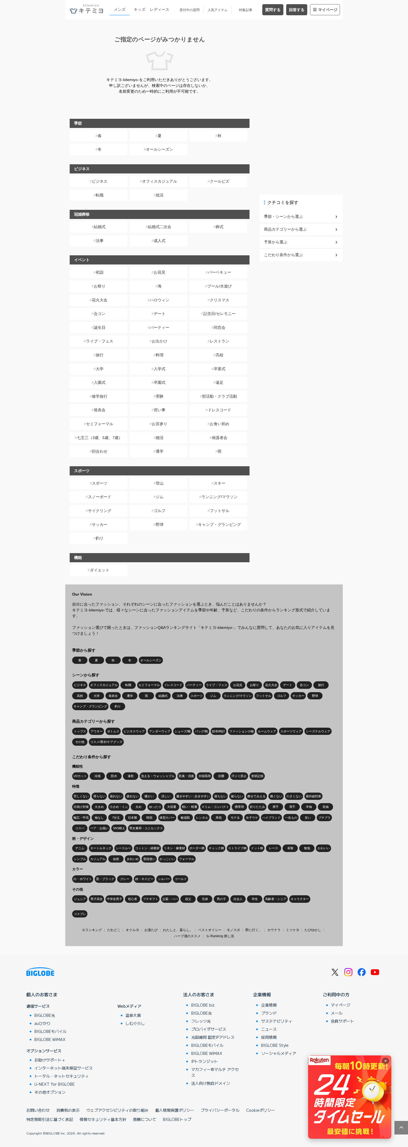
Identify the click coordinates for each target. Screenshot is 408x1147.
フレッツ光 (201, 1021)
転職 (100, 195)
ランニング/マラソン (220, 497)
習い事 (159, 410)
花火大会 (99, 300)
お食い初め (219, 424)
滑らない (99, 796)
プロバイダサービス (208, 1029)
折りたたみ (257, 806)
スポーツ (99, 483)
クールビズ (219, 181)
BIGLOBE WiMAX (50, 1039)
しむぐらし (135, 1023)
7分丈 (116, 817)
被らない (237, 796)
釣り (100, 538)
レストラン (219, 341)
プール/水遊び (219, 286)
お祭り (99, 286)
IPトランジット (204, 1061)
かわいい (324, 848)
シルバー (164, 879)
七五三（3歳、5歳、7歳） (99, 437)
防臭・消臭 (186, 776)
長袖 (326, 806)
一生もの (291, 817)
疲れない (133, 796)
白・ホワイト (83, 879)
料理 (159, 355)
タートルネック (101, 848)
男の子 (221, 899)
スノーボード (99, 497)
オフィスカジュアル (159, 181)
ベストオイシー (209, 930)
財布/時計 (218, 731)
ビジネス (99, 181)
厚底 (219, 817)
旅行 (100, 355)
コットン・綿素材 (147, 848)
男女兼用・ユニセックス (146, 828)
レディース (159, 9)
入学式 (159, 369)
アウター (96, 731)
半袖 (309, 806)
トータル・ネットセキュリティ (61, 1076)
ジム (159, 497)
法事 (100, 240)
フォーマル (186, 859)
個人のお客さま (41, 994)
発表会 (99, 410)
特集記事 (245, 10)
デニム (79, 848)
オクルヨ (132, 930)
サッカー (99, 524)
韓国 (149, 817)
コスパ (79, 828)
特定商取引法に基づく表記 (49, 1119)
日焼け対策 (81, 806)
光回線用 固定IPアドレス (213, 1037)
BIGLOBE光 (44, 1015)
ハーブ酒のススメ (187, 936)
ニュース (269, 1029)
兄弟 (205, 899)
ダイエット (99, 570)
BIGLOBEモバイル (50, 1031)
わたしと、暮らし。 (178, 930)
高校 (219, 355)
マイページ (328, 9)
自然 (116, 859)
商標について (144, 1119)
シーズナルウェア (318, 731)
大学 (100, 369)
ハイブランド (271, 817)
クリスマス (219, 300)
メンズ (119, 9)
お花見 (159, 272)
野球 (159, 524)
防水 (114, 776)
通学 (159, 451)
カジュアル (97, 859)
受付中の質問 (190, 10)
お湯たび (151, 930)
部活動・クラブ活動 (219, 396)
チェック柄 (216, 848)
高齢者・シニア (275, 899)
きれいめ (133, 859)
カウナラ (274, 930)
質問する (273, 9)
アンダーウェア (159, 731)
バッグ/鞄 (201, 731)
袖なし (99, 817)
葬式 (219, 227)
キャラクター (300, 899)
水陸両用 (204, 776)
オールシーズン (159, 149)
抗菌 (221, 776)
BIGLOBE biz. (203, 1005)
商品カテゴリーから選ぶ (285, 229)
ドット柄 (257, 848)
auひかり (42, 1023)
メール (336, 1013)
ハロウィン (159, 300)
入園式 (99, 382)
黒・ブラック (105, 879)
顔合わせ (99, 451)
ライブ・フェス (99, 341)
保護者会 (219, 437)
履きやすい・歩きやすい (193, 796)
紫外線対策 (313, 796)
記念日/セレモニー (219, 313)
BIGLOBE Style (275, 1045)
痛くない (276, 796)
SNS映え (119, 828)
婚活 (159, 437)
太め (138, 806)
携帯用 (239, 806)
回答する (296, 9)
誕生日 (99, 327)
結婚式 (99, 227)
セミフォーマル (99, 424)
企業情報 (262, 994)
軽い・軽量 (189, 806)
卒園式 (159, 382)
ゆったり (155, 806)
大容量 (171, 806)
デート (159, 313)
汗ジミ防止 (239, 776)
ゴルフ (159, 510)
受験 (159, 396)
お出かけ (159, 341)
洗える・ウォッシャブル (158, 776)
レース (273, 848)
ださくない (294, 796)
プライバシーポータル (220, 1110)
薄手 (292, 806)
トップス (80, 731)
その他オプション (50, 1092)
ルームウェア (267, 731)
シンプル (80, 859)
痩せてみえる (256, 796)
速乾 (131, 776)
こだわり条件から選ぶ (283, 255)
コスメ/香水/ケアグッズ (106, 741)
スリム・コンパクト (215, 806)
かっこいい (167, 859)
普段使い (149, 859)
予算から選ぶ (275, 242)
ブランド (269, 1013)
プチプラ (324, 817)
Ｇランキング (92, 930)
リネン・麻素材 (174, 848)
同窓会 (219, 327)
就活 (159, 195)
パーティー (159, 327)
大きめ (99, 806)
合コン (99, 313)
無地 (307, 848)
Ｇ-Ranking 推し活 (220, 936)
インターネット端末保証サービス (63, 1068)
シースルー (123, 848)
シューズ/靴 (183, 731)
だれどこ (113, 930)
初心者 (132, 899)
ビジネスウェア (134, 731)
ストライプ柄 (237, 848)
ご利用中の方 (336, 994)
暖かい (149, 796)
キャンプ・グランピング (219, 524)
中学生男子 (114, 899)
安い (308, 817)
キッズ (139, 9)
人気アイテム (218, 10)
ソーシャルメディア (278, 1053)
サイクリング (99, 510)
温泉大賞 (133, 1015)
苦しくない (81, 796)
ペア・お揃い (99, 828)
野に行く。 (253, 930)
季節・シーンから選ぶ (283, 216)
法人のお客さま (198, 994)
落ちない (220, 796)
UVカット (80, 776)
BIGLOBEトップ (177, 1119)
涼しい (165, 796)
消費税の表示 (68, 1110)
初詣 (100, 272)
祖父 (188, 899)
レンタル (202, 817)
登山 (159, 483)
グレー (124, 879)
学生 (255, 899)
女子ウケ (252, 817)
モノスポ (233, 930)
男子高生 (96, 899)
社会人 (238, 899)
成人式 (159, 240)
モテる (235, 817)
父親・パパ (170, 899)
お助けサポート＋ (50, 1060)
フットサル (219, 510)
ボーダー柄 (197, 848)
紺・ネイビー (144, 879)
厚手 (276, 806)
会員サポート (342, 1021)
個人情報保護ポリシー (174, 1110)
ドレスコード (219, 410)
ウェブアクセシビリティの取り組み (117, 1110)
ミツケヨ (292, 930)
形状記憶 (257, 776)
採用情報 (269, 1037)
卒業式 (219, 369)
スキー (219, 483)
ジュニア (80, 899)
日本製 (132, 817)
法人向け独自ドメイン (210, 1083)
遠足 (219, 382)
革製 (290, 848)
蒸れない (116, 796)
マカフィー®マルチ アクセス (215, 1072)
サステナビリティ (276, 1021)
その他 (79, 741)
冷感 (97, 776)
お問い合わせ (38, 1110)
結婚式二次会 (159, 227)
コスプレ (80, 914)
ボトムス (113, 731)
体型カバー (167, 817)
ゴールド (181, 879)
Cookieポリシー (260, 1110)
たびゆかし (312, 930)
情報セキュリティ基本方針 (103, 1119)
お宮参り (159, 424)
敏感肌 (185, 817)
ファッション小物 (241, 731)
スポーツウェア (291, 731)
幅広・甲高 (81, 817)
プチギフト (150, 899)
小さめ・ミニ (119, 806)
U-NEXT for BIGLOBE (54, 1084)
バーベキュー (219, 272)
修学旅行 (99, 396)
